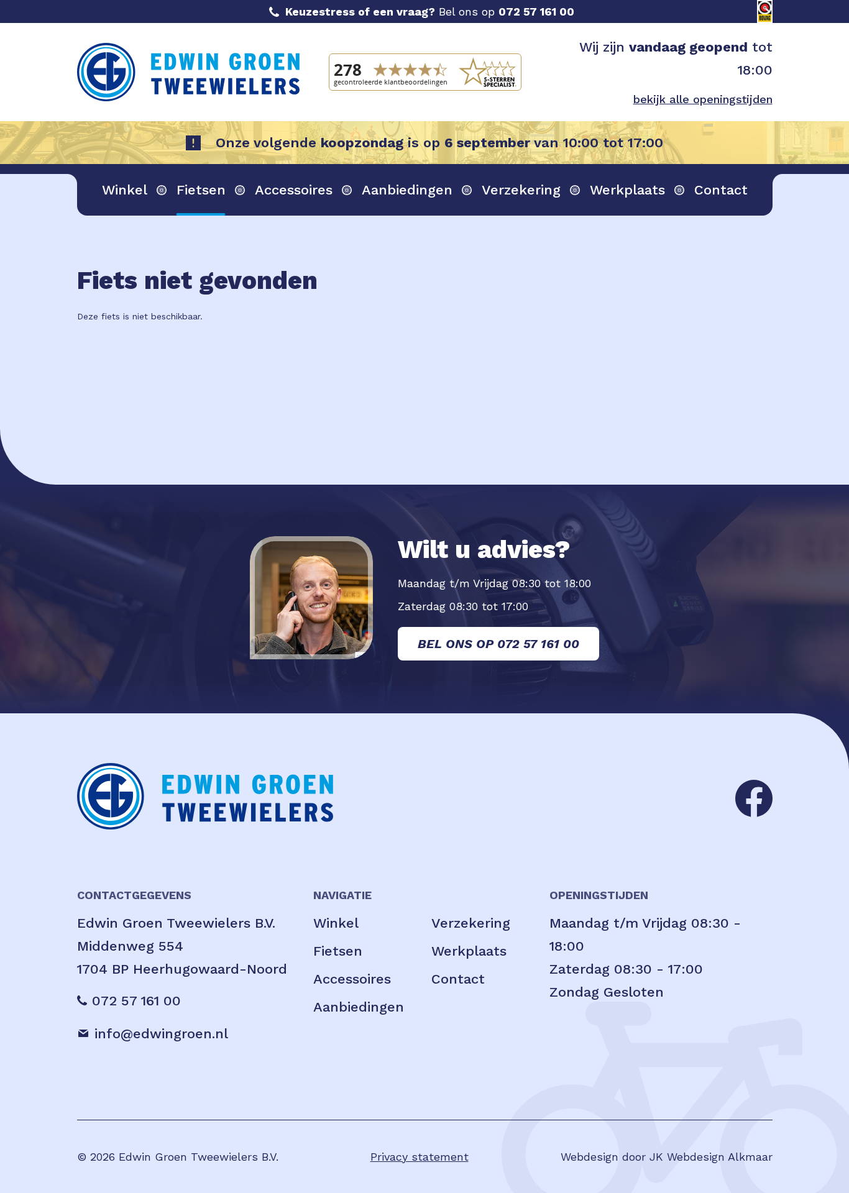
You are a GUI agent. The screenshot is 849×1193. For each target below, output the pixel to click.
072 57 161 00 (536, 11)
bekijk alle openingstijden (703, 99)
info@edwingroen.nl (161, 1033)
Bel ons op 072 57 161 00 (498, 643)
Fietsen (201, 190)
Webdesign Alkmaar (720, 1156)
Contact (721, 190)
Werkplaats (627, 190)
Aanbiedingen (407, 190)
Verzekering (521, 190)
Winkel (124, 190)
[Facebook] (754, 797)
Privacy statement (419, 1156)
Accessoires (294, 190)
